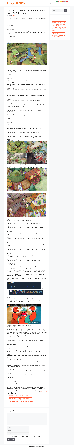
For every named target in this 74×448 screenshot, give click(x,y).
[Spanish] (67, 1)
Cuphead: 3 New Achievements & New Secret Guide (20, 397)
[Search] (65, 10)
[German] (61, 1)
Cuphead (9, 404)
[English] (58, 1)
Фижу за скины (43, 391)
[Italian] (62, 1)
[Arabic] (57, 1)
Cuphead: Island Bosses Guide (16, 399)
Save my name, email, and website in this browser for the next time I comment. (25, 436)
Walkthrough (48, 3)
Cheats (34, 3)
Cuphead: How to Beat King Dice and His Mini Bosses (21, 401)
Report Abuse (56, 3)
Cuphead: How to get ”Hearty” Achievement (19, 398)
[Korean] (64, 1)
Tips (43, 3)
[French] (59, 1)
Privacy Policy (63, 3)
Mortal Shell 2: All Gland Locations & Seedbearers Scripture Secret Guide (59, 29)
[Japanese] (63, 1)
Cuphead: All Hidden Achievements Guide (18, 395)
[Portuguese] (66, 1)
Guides (39, 3)
